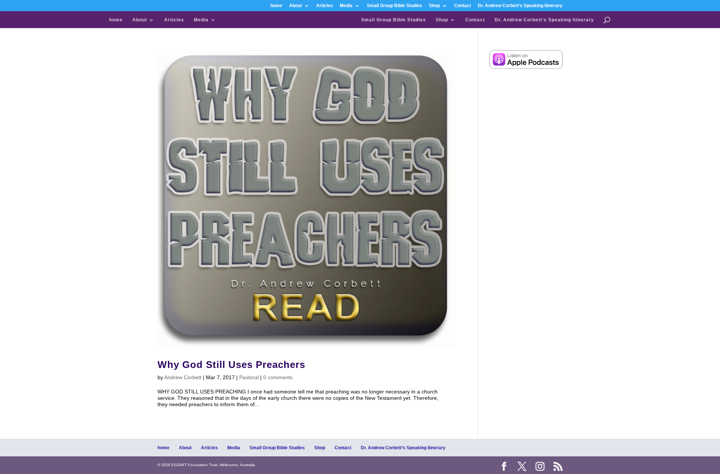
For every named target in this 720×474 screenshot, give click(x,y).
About (295, 5)
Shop (434, 5)
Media (346, 5)
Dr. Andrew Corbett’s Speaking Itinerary (520, 5)
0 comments (277, 377)
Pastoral (249, 377)
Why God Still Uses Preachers (231, 364)
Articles (324, 5)
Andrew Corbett (182, 377)
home (276, 5)
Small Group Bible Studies (394, 5)
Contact (462, 5)
